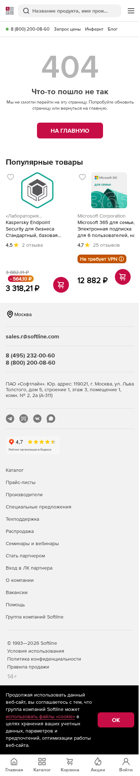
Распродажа (20, 531)
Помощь (15, 604)
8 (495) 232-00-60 (30, 355)
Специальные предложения (38, 507)
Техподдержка (22, 519)
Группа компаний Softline (35, 617)
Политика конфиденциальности (44, 659)
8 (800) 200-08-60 (30, 29)
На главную (70, 130)
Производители (24, 494)
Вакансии (17, 592)
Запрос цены (67, 29)
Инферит (94, 29)
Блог (113, 29)
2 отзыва (32, 245)
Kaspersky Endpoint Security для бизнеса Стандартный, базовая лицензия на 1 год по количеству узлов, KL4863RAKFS (32, 228)
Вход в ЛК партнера (29, 568)
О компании (20, 580)
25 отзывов (106, 245)
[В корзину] (61, 285)
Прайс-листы (21, 482)
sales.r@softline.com (32, 336)
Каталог (15, 470)
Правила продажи (28, 667)
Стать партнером (25, 555)
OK (116, 720)
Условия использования (35, 651)
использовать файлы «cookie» (40, 716)
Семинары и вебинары (32, 543)
